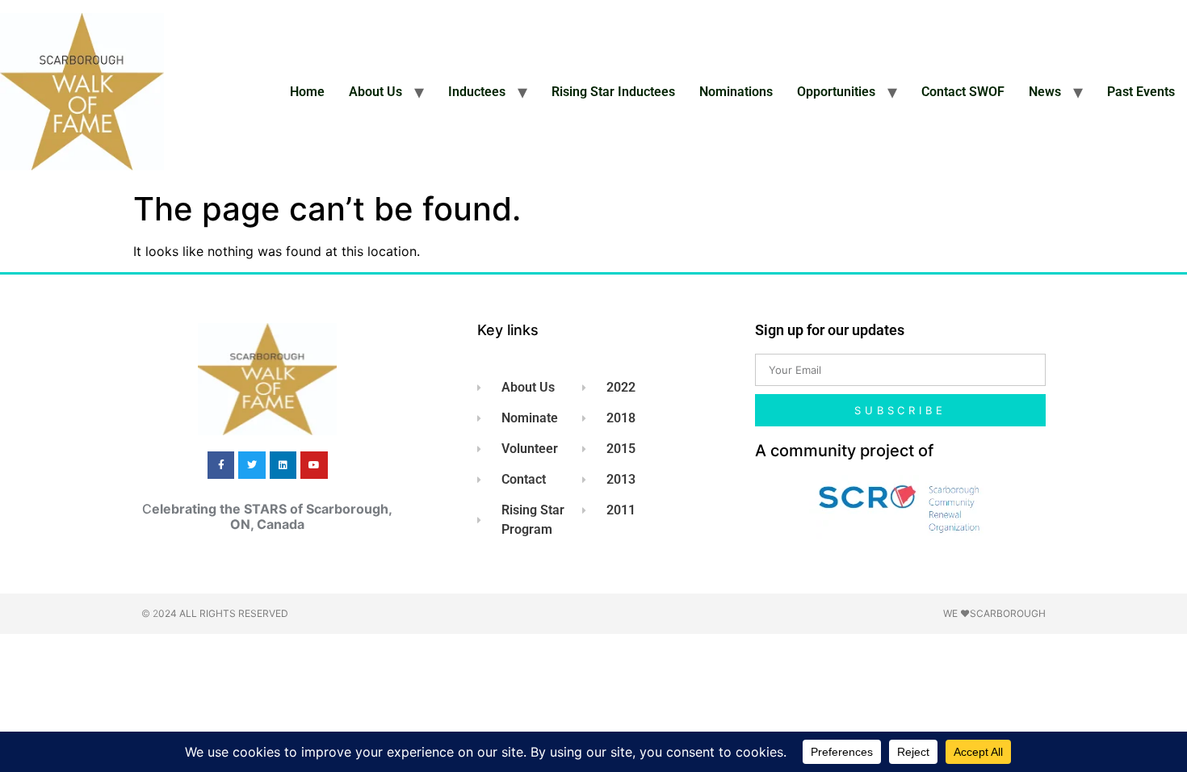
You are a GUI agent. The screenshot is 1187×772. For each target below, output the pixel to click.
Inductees (476, 91)
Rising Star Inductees (613, 91)
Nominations (736, 91)
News (1045, 91)
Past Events (1141, 91)
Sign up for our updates (829, 329)
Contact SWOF (963, 91)
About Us (375, 91)
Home (307, 91)
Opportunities (836, 91)
